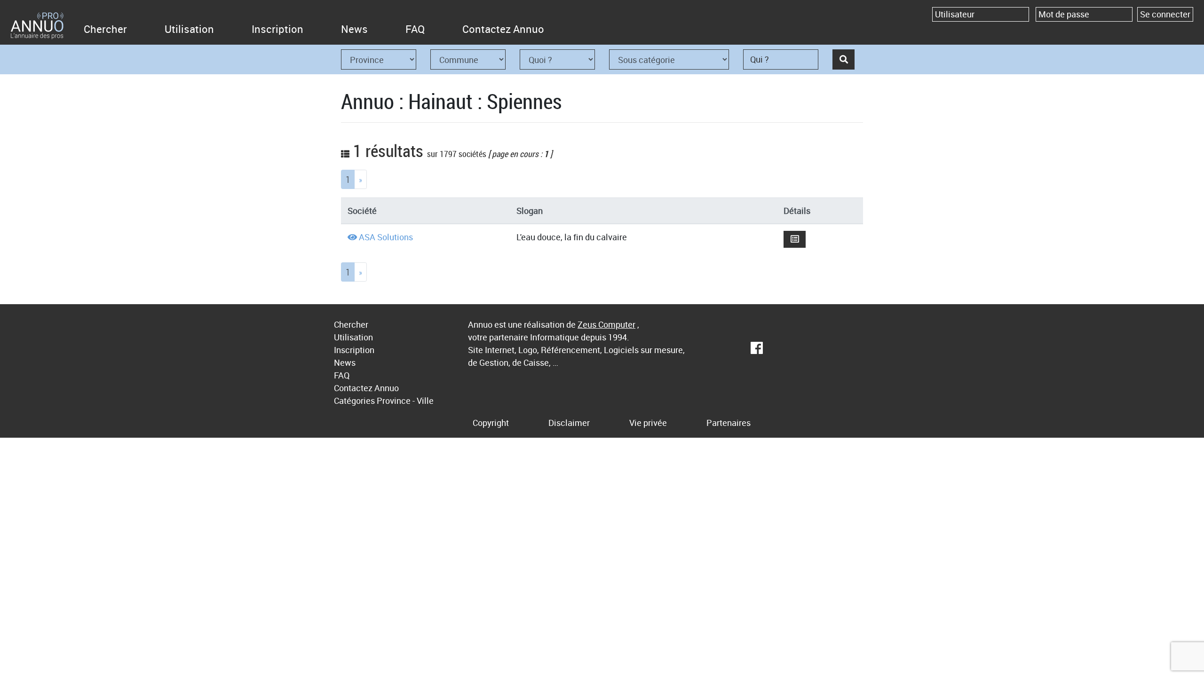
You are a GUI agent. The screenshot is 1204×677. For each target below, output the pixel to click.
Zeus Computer (606, 324)
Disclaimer (569, 422)
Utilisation (189, 29)
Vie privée (648, 422)
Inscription (277, 29)
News (354, 29)
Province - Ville (405, 400)
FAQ (415, 29)
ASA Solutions (386, 237)
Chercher (105, 29)
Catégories (354, 400)
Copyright (491, 422)
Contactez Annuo (503, 29)
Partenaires (728, 422)
